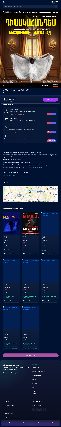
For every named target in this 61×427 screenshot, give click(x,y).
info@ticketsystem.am (37, 405)
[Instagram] (40, 409)
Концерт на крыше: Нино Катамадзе (30, 296)
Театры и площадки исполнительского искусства (42, 392)
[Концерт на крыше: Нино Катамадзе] (30, 270)
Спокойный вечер (36, 375)
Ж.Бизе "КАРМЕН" (27, 249)
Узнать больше (30, 355)
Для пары (34, 383)
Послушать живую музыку (39, 371)
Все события (35, 367)
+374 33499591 (36, 401)
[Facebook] (37, 409)
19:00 (11, 109)
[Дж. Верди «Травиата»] (11, 223)
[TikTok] (44, 409)
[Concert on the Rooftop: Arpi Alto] (11, 317)
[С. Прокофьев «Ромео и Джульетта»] (50, 223)
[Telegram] (33, 409)
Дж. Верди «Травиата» (10, 249)
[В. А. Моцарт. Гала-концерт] (11, 270)
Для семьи (34, 379)
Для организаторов (8, 405)
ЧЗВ (4, 409)
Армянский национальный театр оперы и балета (22, 111)
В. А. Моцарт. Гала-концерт (9, 296)
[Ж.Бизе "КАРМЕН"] (30, 223)
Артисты (34, 387)
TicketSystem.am (11, 365)
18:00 (11, 127)
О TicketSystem (7, 401)
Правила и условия (8, 413)
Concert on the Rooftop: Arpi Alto (11, 344)
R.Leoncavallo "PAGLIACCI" (49, 296)
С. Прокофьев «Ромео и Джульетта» (48, 249)
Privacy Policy (6, 417)
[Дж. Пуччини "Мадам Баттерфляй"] (30, 317)
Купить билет (50, 99)
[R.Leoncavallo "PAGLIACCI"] (50, 270)
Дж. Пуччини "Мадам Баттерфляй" (29, 344)
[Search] (56, 6)
